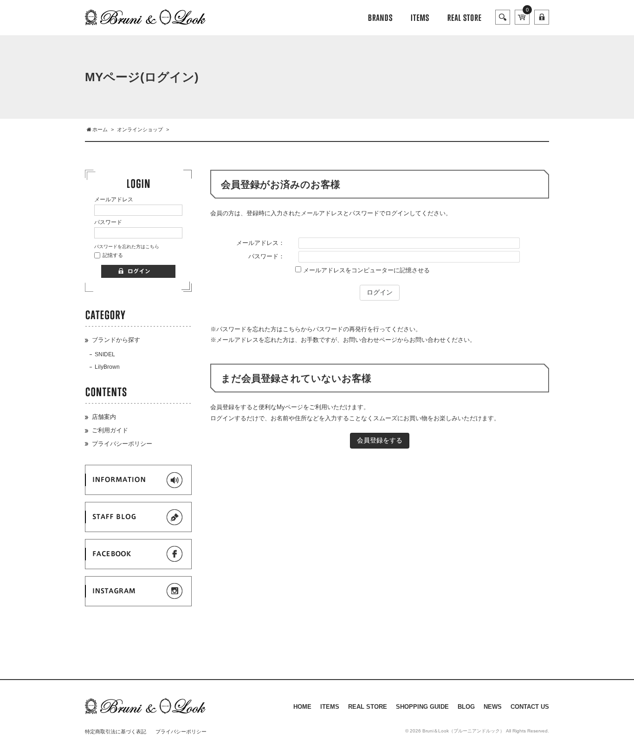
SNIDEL (105, 354)
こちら (292, 329)
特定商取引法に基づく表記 (115, 731)
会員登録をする (379, 440)
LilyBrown (107, 367)
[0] (522, 19)
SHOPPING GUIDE (422, 706)
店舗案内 (104, 416)
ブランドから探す (116, 339)
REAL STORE (367, 706)
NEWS (493, 706)
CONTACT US (530, 706)
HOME (302, 706)
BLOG (466, 706)
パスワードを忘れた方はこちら (126, 246)
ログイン (380, 292)
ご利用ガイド (110, 430)
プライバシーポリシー (122, 443)
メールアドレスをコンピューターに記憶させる (366, 270)
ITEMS (329, 706)
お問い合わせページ (370, 339)
